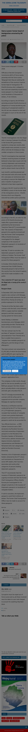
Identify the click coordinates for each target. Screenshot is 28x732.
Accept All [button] (15, 370)
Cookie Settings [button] (7, 370)
